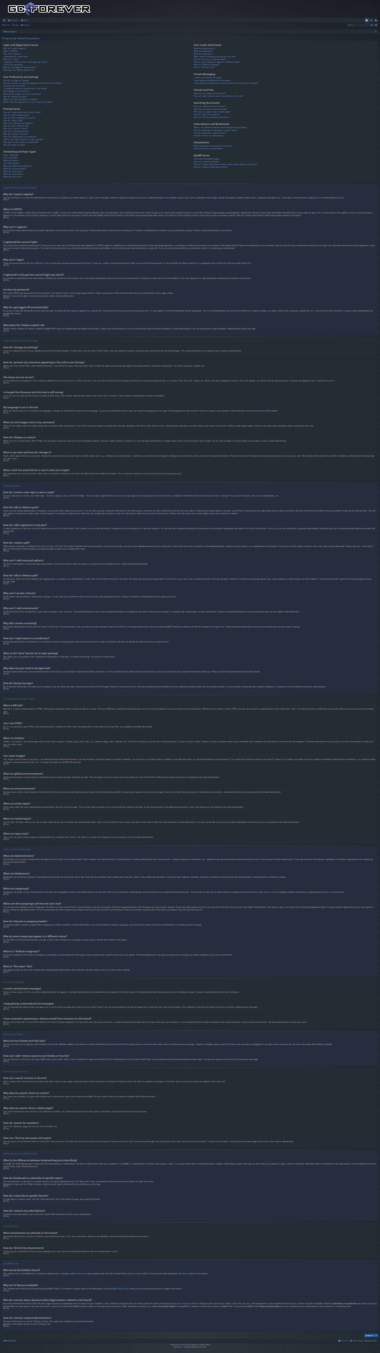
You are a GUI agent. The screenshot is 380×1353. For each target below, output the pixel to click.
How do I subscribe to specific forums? (210, 133)
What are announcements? (14, 169)
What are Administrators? (204, 48)
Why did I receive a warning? (15, 134)
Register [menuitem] (376, 21)
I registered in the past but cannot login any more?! (25, 62)
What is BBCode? (11, 155)
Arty (181, 1347)
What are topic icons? (12, 177)
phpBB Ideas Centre (119, 1289)
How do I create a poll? (13, 120)
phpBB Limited (75, 1273)
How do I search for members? (207, 114)
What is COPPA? (10, 51)
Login (17, 25)
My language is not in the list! (16, 91)
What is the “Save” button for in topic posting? (23, 139)
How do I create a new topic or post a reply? (22, 112)
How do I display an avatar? (15, 97)
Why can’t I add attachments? (16, 131)
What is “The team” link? (204, 67)
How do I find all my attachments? (208, 148)
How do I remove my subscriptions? (209, 136)
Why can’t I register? (12, 54)
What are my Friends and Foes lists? (209, 93)
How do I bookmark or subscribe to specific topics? (216, 130)
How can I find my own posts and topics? (211, 117)
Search (7, 25)
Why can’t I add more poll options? (18, 123)
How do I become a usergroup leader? (210, 59)
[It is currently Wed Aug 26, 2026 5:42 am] (375, 31)
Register (26, 25)
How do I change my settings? (16, 80)
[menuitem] (366, 20)
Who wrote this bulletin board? (207, 159)
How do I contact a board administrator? (211, 167)
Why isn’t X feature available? (206, 162)
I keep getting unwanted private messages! (212, 80)
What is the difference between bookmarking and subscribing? (220, 127)
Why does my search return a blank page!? (212, 112)
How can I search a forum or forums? (210, 106)
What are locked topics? (13, 174)
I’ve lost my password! (13, 65)
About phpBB (188, 1273)
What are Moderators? (203, 51)
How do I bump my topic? (14, 145)
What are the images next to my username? (22, 94)
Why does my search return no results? (211, 109)
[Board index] (49, 9)
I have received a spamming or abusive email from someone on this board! (226, 83)
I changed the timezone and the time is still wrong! (25, 88)
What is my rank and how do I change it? (20, 99)
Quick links (4, 21)
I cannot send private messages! (208, 77)
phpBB (266, 411)
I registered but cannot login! (15, 57)
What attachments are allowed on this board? (213, 146)
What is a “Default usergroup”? (207, 65)
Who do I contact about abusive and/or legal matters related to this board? (225, 164)
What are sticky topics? (13, 171)
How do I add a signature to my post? (19, 118)
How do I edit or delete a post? (16, 115)
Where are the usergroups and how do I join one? (215, 57)
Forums (14, 20)
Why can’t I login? (11, 59)
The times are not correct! (14, 86)
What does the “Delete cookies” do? (18, 70)
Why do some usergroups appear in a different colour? (217, 62)
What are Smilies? (11, 160)
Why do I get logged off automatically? (19, 67)
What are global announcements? (17, 166)
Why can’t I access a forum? (15, 128)
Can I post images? (11, 163)
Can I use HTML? (10, 158)
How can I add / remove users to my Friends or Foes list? (218, 96)
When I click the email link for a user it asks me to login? (27, 102)
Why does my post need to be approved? (21, 142)
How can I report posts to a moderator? (20, 137)
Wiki (26, 20)
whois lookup (182, 1303)
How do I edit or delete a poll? (16, 126)
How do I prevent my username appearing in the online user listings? (32, 83)
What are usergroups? (203, 54)
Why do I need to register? (14, 48)
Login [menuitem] (372, 21)
